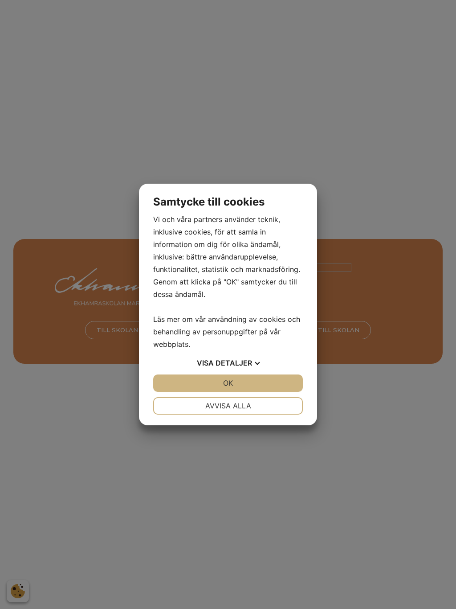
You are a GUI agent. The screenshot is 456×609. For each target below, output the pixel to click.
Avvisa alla (228, 405)
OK (228, 383)
